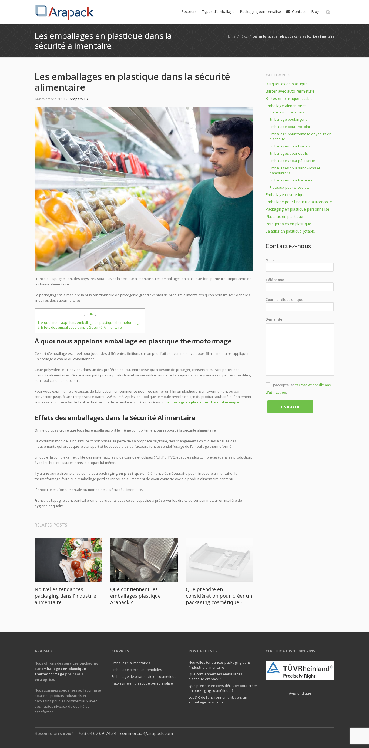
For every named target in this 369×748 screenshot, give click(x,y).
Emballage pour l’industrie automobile (299, 201)
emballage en (203, 402)
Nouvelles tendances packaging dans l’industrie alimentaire (65, 595)
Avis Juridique (300, 693)
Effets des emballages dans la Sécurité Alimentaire (80, 327)
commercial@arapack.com (146, 733)
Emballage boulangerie (289, 119)
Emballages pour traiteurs (291, 180)
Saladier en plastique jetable (290, 231)
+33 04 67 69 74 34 (97, 733)
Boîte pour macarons (287, 112)
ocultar (90, 314)
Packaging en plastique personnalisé (297, 209)
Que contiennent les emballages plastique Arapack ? (135, 595)
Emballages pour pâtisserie (292, 160)
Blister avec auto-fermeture (290, 91)
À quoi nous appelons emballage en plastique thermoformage (90, 322)
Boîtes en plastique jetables (290, 98)
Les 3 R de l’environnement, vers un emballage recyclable (218, 700)
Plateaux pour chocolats (290, 187)
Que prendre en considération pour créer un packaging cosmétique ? (219, 595)
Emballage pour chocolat (290, 126)
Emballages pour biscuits (290, 146)
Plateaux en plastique (284, 216)
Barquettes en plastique (287, 83)
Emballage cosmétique (286, 194)
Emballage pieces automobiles (137, 669)
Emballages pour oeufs (289, 153)
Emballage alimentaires (286, 105)
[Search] (327, 12)
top (358, 737)
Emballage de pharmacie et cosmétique (144, 676)
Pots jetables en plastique (288, 223)
